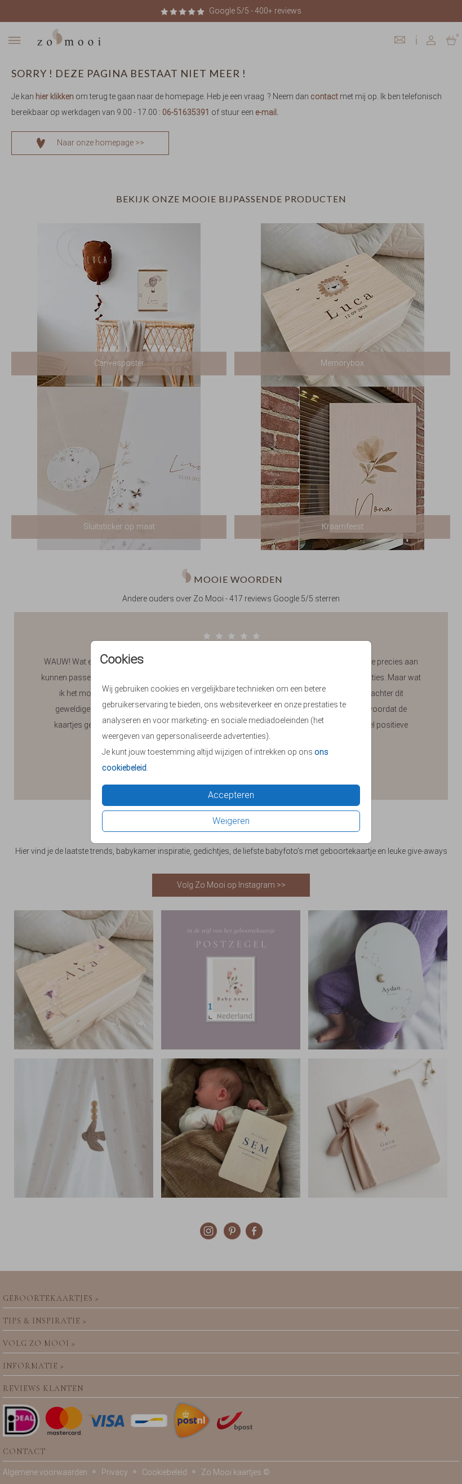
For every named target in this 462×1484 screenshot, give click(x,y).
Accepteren (231, 795)
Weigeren (231, 821)
